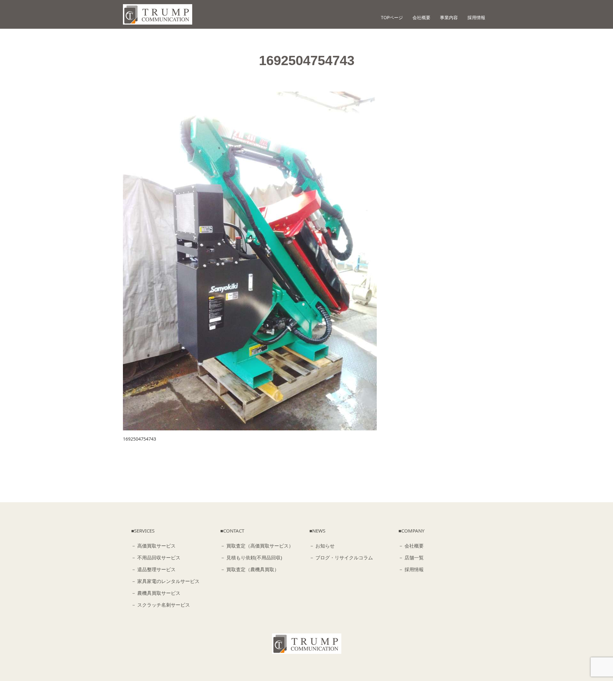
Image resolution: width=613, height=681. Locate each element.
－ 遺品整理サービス (153, 569)
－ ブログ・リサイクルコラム (341, 557)
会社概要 (421, 17)
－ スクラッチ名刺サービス (160, 605)
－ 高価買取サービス (153, 545)
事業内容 (449, 17)
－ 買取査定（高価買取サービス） (256, 545)
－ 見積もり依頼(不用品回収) (251, 557)
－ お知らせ (322, 545)
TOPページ (392, 17)
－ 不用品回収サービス (155, 557)
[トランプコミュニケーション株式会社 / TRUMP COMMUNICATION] (306, 643)
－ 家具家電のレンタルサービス (165, 581)
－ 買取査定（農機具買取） (249, 569)
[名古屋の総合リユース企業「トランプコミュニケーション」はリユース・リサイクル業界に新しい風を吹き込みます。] (157, 14)
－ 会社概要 (411, 545)
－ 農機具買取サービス (155, 593)
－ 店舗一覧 (411, 557)
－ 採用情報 (411, 569)
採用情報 (476, 17)
